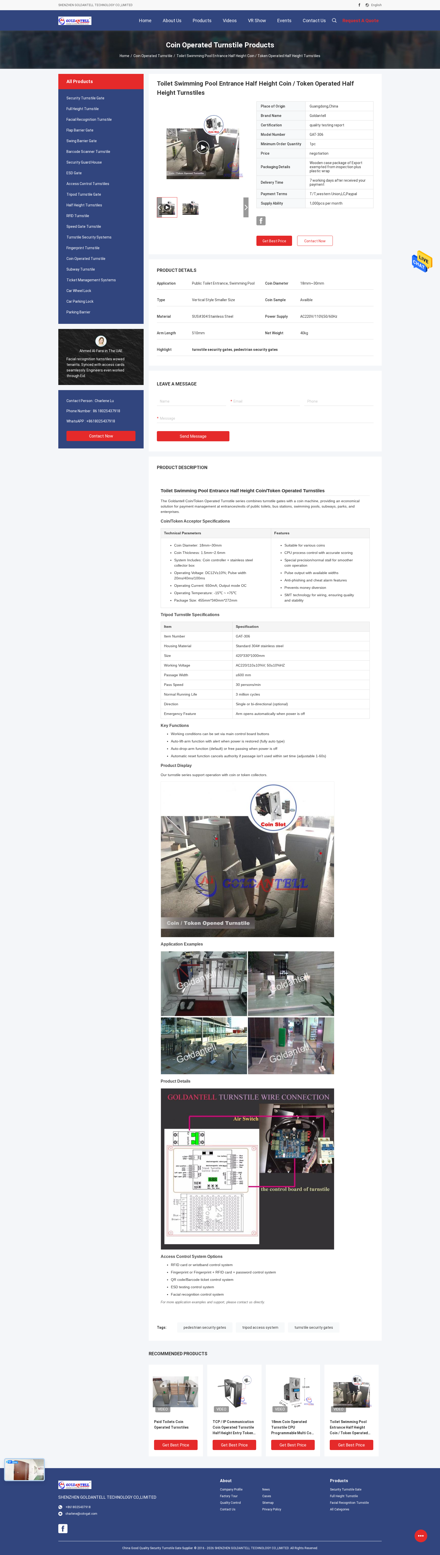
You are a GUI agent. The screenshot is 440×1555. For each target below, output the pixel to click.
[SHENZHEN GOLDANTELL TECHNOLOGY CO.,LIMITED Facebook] (359, 5)
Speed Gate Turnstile (83, 226)
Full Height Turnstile (82, 109)
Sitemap (267, 1503)
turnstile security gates (313, 1327)
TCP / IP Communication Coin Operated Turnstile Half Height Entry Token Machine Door (233, 1428)
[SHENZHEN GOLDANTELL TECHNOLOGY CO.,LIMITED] (74, 20)
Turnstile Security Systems (89, 237)
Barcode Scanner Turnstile (88, 152)
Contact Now (101, 436)
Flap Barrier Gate (79, 130)
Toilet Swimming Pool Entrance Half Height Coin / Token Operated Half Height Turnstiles (349, 1428)
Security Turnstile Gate (85, 98)
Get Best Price (274, 241)
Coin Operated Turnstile (152, 56)
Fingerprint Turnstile (83, 248)
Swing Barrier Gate (81, 141)
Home (124, 56)
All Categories (339, 1509)
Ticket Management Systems (91, 280)
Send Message (193, 436)
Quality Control (230, 1503)
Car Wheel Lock (78, 291)
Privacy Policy (271, 1509)
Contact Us (228, 1509)
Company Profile (231, 1489)
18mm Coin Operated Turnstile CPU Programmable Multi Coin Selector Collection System (292, 1428)
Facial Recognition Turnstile (89, 119)
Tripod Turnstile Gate (83, 194)
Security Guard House (84, 162)
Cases (266, 1496)
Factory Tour (229, 1496)
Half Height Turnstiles (84, 205)
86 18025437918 (106, 411)
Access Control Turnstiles (87, 184)
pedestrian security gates (205, 1327)
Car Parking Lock (79, 301)
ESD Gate (74, 173)
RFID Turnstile (77, 216)
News (266, 1489)
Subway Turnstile (80, 269)
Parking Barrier (78, 312)
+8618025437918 (100, 421)
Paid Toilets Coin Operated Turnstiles (171, 1424)
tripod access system (260, 1327)
